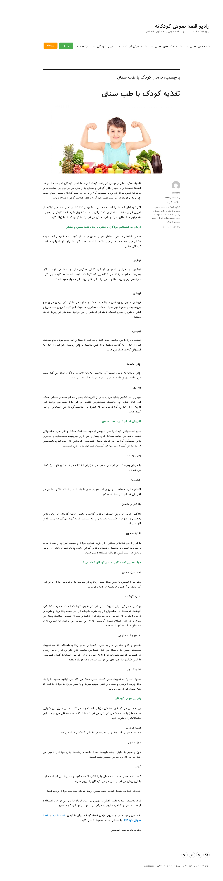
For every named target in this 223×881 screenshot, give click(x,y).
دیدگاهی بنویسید (171, 226)
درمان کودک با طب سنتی (167, 211)
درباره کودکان (105, 46)
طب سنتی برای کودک (168, 218)
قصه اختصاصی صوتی (168, 46)
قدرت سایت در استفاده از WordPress (163, 866)
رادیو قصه (175, 214)
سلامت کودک (173, 202)
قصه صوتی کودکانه (135, 46)
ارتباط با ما (82, 46)
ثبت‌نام (50, 45)
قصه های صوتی (200, 46)
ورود (66, 45)
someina (176, 192)
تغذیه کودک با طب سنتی (141, 94)
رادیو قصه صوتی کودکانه (182, 26)
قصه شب (58, 815)
